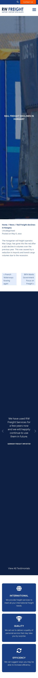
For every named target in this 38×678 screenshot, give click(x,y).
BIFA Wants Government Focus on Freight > (28, 279)
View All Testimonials (19, 568)
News (12, 225)
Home (4, 225)
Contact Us (28, 2)
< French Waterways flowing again (8, 279)
